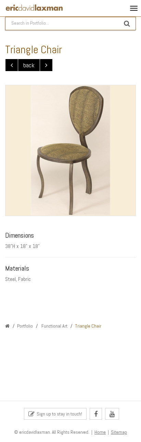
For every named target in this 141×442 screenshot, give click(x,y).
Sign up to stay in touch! (58, 414)
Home (100, 432)
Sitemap (119, 432)
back (29, 65)
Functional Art (53, 326)
